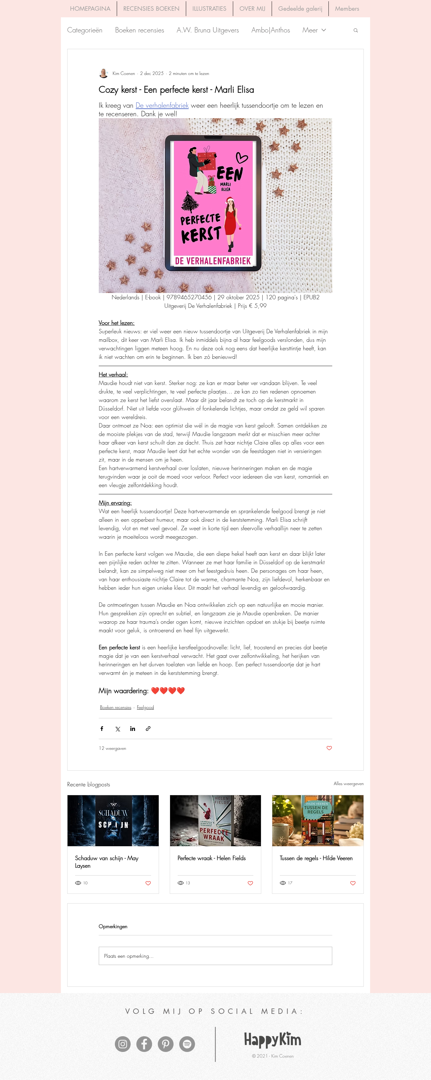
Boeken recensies (139, 30)
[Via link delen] (148, 729)
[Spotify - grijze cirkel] (187, 1044)
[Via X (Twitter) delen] (117, 729)
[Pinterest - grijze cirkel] (166, 1044)
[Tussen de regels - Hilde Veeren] (317, 820)
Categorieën (85, 30)
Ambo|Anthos (270, 30)
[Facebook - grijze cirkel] (144, 1044)
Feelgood (145, 707)
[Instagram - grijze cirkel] (123, 1044)
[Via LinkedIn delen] (133, 729)
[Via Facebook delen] (102, 729)
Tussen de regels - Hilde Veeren (316, 858)
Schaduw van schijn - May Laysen (106, 861)
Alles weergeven (349, 783)
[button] (356, 29)
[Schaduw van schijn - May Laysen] (113, 820)
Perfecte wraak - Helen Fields (212, 858)
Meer (310, 30)
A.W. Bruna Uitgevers (208, 30)
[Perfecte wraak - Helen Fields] (215, 820)
